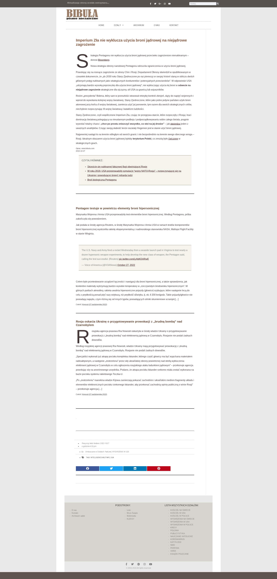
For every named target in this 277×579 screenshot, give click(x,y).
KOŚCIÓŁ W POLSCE (179, 516)
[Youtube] (169, 4)
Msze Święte (132, 513)
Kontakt (174, 25)
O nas (157, 25)
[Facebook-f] (150, 4)
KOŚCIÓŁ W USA (178, 513)
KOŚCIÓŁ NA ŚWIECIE (180, 510)
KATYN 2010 (175, 542)
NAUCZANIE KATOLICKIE (181, 536)
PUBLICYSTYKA (177, 533)
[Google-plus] (138, 564)
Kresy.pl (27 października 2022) (94, 304)
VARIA (173, 551)
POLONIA (174, 530)
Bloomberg (103, 60)
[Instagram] (165, 4)
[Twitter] (155, 4)
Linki (129, 510)
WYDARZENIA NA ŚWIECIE (182, 519)
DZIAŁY (117, 25)
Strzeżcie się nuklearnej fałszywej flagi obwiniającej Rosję (117, 166)
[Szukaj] (217, 3)
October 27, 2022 (126, 265)
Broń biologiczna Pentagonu (102, 180)
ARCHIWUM (138, 25)
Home (101, 25)
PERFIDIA (174, 548)
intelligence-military (100, 458)
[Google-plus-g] (160, 4)
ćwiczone (173, 138)
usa (112, 458)
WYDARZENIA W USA (120, 452)
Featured (108, 452)
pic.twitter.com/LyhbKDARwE (134, 259)
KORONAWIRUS (177, 539)
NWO (172, 545)
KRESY (173, 527)
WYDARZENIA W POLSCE (181, 525)
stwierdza (175, 124)
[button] (87, 468)
